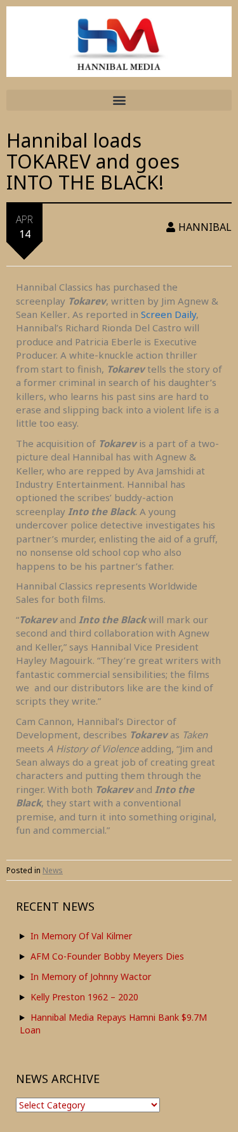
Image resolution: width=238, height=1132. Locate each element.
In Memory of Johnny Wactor (90, 976)
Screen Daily (168, 314)
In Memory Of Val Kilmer (81, 936)
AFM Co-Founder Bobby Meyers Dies (107, 956)
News (53, 870)
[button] (119, 100)
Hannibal (205, 227)
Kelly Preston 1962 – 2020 (84, 997)
